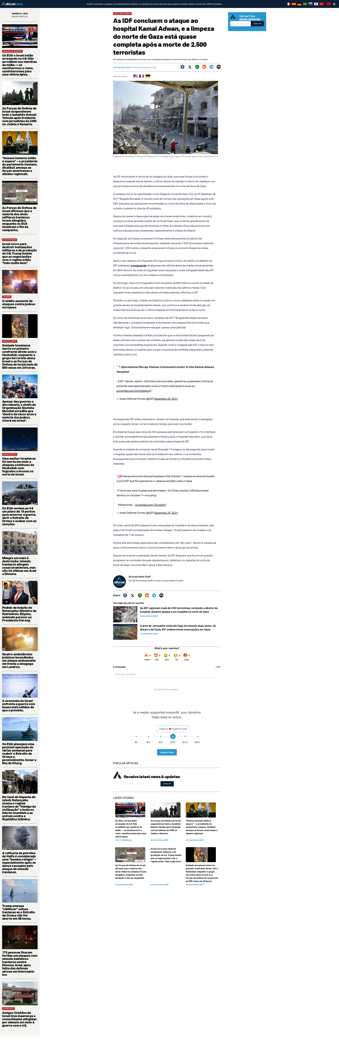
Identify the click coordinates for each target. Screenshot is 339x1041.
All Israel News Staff (122, 67)
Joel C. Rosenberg (123, 840)
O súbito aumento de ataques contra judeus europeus (18, 304)
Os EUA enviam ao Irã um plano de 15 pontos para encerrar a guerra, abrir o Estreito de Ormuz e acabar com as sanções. (19, 516)
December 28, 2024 (166, 398)
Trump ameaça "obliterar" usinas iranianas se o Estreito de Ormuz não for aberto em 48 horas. (18, 912)
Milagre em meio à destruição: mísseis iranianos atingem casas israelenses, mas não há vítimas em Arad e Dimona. (19, 566)
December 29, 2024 (166, 512)
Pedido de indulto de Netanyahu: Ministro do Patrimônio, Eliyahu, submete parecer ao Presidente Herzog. (19, 614)
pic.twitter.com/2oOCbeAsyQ (133, 390)
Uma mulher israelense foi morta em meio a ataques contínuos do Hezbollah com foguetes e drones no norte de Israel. (19, 466)
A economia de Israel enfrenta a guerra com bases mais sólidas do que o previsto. (18, 705)
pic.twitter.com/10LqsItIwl (150, 504)
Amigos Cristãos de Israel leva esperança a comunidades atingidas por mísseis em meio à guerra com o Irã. (19, 1019)
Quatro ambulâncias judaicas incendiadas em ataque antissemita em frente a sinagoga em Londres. (18, 660)
